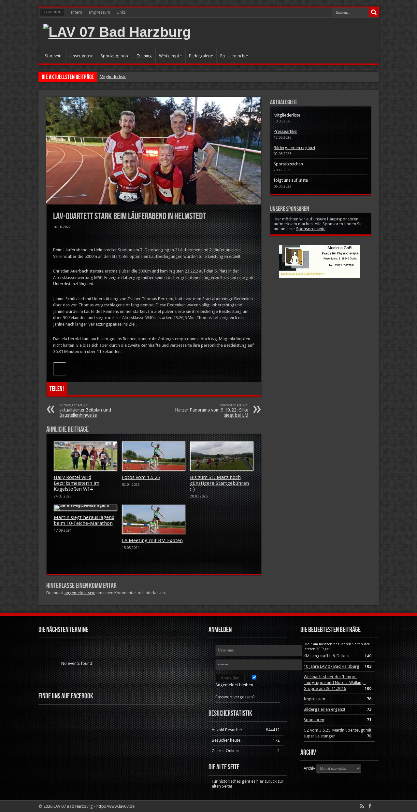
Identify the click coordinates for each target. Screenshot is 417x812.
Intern (76, 12)
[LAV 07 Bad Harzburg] (117, 32)
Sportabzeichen (288, 163)
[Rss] (362, 806)
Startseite (54, 55)
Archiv (309, 768)
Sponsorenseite (310, 228)
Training (144, 55)
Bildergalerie (201, 55)
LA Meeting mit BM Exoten (152, 540)
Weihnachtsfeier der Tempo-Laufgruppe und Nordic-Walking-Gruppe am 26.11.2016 (335, 682)
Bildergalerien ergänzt (294, 147)
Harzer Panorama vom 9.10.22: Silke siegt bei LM (211, 410)
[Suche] (374, 12)
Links (121, 12)
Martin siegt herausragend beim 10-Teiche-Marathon (84, 520)
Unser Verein (81, 55)
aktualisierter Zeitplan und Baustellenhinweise (85, 410)
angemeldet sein (80, 592)
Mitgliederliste (113, 76)
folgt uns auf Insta (291, 180)
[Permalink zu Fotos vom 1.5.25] (153, 456)
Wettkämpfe (170, 55)
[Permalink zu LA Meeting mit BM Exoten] (153, 519)
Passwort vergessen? (235, 696)
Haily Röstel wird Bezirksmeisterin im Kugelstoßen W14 (76, 483)
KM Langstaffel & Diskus (326, 655)
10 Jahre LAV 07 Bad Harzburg (331, 666)
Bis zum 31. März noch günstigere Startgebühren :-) (219, 483)
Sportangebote (115, 55)
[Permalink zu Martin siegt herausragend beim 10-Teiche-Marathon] (85, 508)
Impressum (99, 12)
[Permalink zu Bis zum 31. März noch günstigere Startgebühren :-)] (222, 456)
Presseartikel (285, 131)
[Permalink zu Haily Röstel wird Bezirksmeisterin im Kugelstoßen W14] (85, 456)
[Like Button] (60, 369)
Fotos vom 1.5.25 (141, 477)
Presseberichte (234, 55)
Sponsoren (314, 719)
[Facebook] (370, 806)
